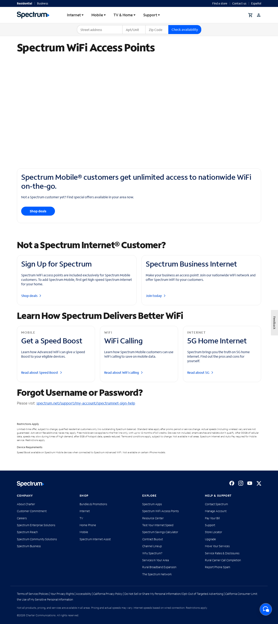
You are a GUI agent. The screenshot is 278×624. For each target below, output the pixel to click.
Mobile (97, 14)
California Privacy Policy (108, 594)
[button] (250, 15)
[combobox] (99, 29)
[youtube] (249, 483)
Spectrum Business (29, 546)
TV (81, 518)
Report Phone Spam (217, 567)
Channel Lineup (152, 546)
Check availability (185, 29)
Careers (22, 518)
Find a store (219, 3)
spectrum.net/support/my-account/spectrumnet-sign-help (85, 403)
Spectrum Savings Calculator (160, 532)
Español (256, 3)
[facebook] (231, 483)
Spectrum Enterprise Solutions (36, 525)
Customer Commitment (32, 511)
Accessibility (83, 594)
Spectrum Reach (27, 532)
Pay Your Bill (212, 518)
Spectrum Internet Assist (95, 539)
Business (42, 3)
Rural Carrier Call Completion (223, 560)
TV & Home (123, 14)
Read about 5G (198, 372)
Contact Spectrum (216, 504)
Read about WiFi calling (121, 372)
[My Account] (258, 15)
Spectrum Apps (152, 504)
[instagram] (240, 483)
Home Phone (88, 525)
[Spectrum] (33, 15)
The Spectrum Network (157, 574)
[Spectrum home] (30, 484)
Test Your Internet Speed (157, 525)
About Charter (26, 504)
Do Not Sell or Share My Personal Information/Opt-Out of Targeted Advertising (173, 594)
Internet (74, 14)
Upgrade (210, 539)
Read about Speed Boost (39, 372)
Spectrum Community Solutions (37, 539)
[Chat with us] (266, 609)
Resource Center (153, 518)
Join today (154, 296)
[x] (258, 483)
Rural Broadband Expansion (159, 567)
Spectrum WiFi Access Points (160, 511)
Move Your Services (217, 546)
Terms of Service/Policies (32, 594)
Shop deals (38, 211)
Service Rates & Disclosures (222, 553)
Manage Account (216, 511)
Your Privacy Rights (62, 594)
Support (150, 14)
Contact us (239, 3)
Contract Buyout (152, 539)
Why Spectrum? (152, 553)
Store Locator (213, 532)
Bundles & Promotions (93, 504)
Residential (24, 3)
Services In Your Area (155, 560)
